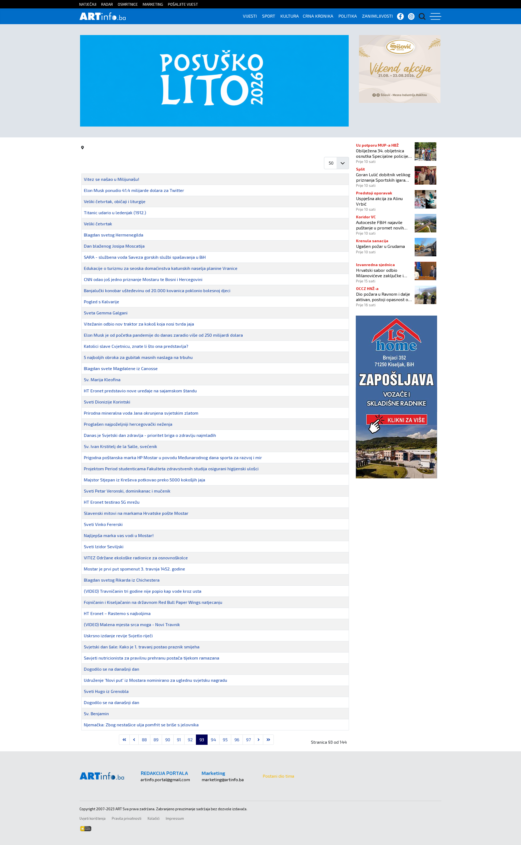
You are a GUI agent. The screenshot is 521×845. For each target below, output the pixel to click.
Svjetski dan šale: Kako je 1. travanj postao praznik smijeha (141, 646)
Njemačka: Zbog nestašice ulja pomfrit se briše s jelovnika (141, 724)
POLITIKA (347, 15)
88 (144, 739)
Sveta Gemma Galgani (106, 312)
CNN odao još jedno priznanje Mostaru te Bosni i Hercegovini (143, 279)
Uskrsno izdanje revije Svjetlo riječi (118, 635)
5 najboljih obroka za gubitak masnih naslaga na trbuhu (138, 357)
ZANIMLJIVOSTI (377, 15)
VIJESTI (250, 15)
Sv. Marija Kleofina (102, 379)
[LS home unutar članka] (396, 396)
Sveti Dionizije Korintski (107, 401)
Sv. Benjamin (96, 713)
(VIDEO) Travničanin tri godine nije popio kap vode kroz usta (142, 591)
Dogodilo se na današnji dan (111, 668)
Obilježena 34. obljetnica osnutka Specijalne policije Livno (382, 153)
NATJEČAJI (87, 4)
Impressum (175, 818)
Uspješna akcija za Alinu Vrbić (379, 201)
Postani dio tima (278, 775)
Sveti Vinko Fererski (103, 524)
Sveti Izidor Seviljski (103, 546)
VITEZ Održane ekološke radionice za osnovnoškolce (136, 557)
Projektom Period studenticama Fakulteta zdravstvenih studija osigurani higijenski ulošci (171, 468)
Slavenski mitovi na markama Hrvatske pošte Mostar (136, 513)
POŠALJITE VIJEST (183, 4)
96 (236, 739)
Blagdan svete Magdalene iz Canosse (121, 368)
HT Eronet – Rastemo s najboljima (117, 613)
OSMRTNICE (128, 4)
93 (201, 739)
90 (167, 739)
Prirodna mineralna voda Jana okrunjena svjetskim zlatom (141, 412)
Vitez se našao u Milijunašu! (111, 179)
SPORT (268, 15)
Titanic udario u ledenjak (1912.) (115, 212)
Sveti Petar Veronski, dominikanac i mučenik (127, 490)
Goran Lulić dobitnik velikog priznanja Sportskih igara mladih (383, 177)
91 (179, 739)
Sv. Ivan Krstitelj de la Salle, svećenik (120, 446)
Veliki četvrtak (98, 223)
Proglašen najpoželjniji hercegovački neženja (128, 424)
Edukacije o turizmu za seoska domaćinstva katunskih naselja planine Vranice (160, 268)
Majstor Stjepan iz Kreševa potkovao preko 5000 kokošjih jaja (144, 479)
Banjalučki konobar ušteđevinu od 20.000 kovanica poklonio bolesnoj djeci (157, 290)
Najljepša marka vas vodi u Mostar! (119, 535)
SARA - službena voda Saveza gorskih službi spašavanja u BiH (145, 257)
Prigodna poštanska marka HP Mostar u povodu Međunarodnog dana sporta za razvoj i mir (173, 457)
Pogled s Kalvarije (101, 301)
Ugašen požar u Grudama (380, 246)
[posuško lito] (214, 80)
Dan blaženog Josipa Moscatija (114, 245)
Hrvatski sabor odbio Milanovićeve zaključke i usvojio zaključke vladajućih (382, 272)
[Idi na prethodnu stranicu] (134, 739)
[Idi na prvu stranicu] (124, 739)
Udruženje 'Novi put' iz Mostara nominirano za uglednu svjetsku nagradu (155, 680)
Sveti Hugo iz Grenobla (106, 691)
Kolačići (154, 818)
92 (190, 739)
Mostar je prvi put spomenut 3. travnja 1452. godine (134, 568)
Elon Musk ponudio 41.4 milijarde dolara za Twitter (134, 190)
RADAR (107, 4)
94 (213, 739)
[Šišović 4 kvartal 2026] (399, 68)
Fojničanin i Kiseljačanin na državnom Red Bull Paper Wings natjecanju (153, 602)
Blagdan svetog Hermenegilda (113, 234)
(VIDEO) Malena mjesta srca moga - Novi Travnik (132, 624)
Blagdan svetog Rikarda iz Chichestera (122, 579)
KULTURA (289, 15)
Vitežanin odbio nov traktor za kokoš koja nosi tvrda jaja (139, 323)
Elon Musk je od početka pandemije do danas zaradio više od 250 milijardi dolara (163, 335)
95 (225, 739)
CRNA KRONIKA (318, 15)
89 (156, 739)
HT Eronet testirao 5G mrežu (111, 502)
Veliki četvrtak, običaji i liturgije (114, 201)
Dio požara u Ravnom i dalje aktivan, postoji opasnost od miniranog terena (383, 296)
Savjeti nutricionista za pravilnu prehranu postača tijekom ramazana (151, 657)
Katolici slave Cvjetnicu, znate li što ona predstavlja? (136, 346)
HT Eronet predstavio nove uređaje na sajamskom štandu (140, 390)
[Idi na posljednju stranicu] (268, 739)
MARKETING (153, 4)
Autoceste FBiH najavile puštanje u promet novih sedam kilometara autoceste (384, 225)
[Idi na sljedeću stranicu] (258, 739)
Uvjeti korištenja (93, 818)
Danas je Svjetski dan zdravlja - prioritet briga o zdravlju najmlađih (150, 435)
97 (248, 739)
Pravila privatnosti (126, 818)
